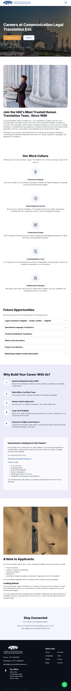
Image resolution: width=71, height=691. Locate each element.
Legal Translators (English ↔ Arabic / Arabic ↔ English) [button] (28, 321)
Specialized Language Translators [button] (19, 327)
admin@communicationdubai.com (19, 459)
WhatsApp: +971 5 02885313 (13, 661)
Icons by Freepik (56, 688)
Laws (59, 656)
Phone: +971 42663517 (11, 657)
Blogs (47, 663)
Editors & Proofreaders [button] (15, 340)
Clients (47, 659)
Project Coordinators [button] (14, 347)
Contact (60, 663)
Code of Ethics (44, 688)
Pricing (59, 659)
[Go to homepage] (17, 2)
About (47, 652)
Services (60, 652)
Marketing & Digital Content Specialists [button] (21, 354)
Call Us (28, 38)
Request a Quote (12, 38)
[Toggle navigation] (66, 3)
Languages (49, 656)
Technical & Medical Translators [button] (18, 334)
